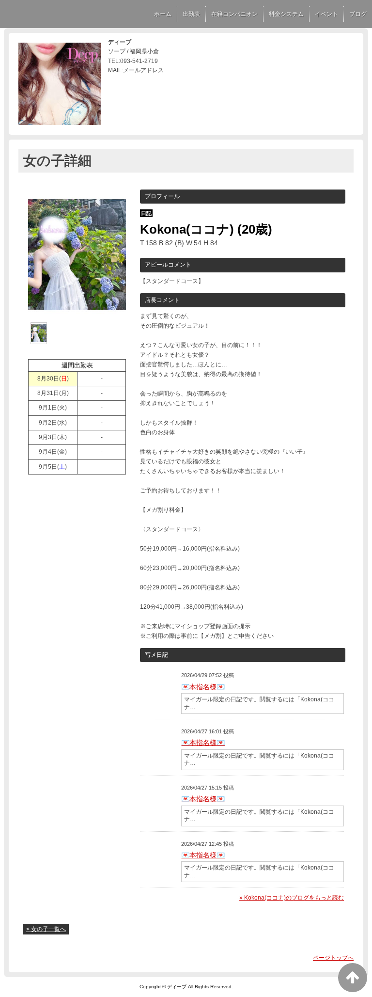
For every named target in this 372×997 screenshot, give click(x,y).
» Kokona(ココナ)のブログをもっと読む (291, 897)
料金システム (286, 14)
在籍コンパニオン (234, 14)
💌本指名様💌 (203, 687)
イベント (326, 14)
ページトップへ (333, 957)
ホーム (162, 14)
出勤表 (191, 14)
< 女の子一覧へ (46, 929)
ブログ (358, 14)
